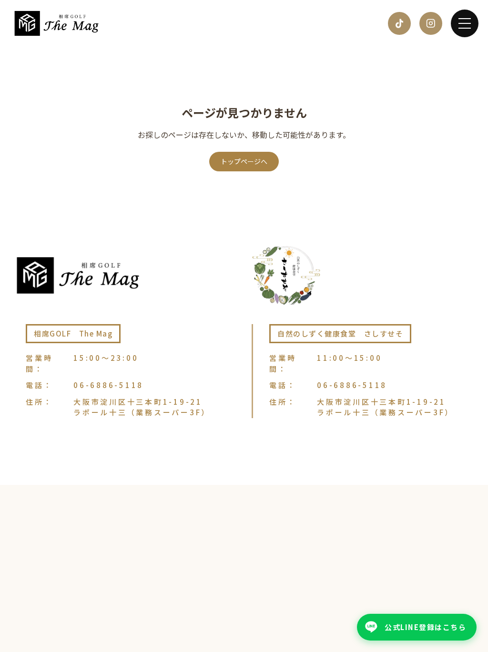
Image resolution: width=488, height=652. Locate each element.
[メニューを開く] (464, 23)
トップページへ (244, 161)
